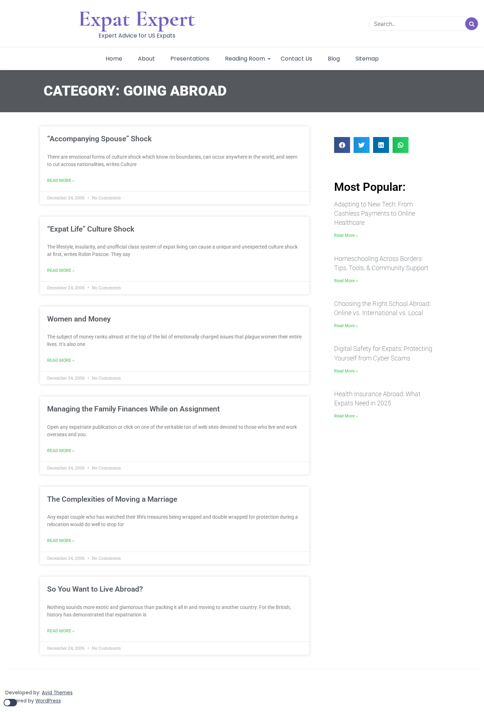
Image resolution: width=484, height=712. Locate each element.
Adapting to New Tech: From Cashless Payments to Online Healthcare (374, 213)
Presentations (189, 59)
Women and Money (79, 319)
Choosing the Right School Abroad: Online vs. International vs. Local (382, 308)
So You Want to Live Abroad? (95, 589)
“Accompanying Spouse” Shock (99, 139)
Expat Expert (136, 18)
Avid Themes (57, 692)
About (146, 59)
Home (114, 59)
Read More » (60, 180)
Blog (334, 59)
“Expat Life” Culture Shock (90, 229)
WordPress (48, 700)
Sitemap (367, 59)
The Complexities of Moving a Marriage (112, 499)
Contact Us (296, 59)
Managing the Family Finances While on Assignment (133, 409)
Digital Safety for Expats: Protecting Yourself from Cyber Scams (383, 353)
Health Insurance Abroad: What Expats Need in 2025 (377, 398)
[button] (342, 145)
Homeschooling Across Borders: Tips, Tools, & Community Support (381, 263)
